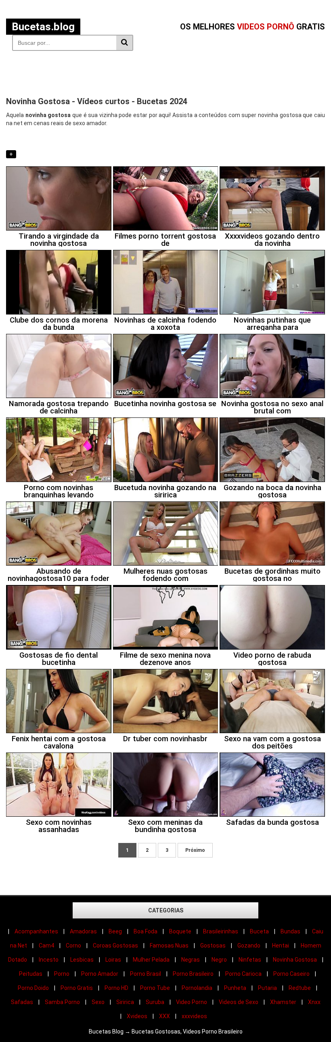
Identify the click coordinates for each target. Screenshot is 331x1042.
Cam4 (46, 945)
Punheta (235, 988)
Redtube (300, 988)
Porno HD (116, 988)
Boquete (180, 931)
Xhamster (283, 1002)
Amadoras (83, 931)
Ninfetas (250, 959)
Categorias (165, 910)
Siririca (125, 1002)
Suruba (155, 1002)
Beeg (115, 931)
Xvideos (137, 1016)
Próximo (195, 850)
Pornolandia (197, 988)
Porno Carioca (243, 974)
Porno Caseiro (291, 974)
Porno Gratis (77, 988)
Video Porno (191, 1002)
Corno (73, 945)
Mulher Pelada (151, 959)
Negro (219, 959)
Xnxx (314, 1002)
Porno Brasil (145, 974)
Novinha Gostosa (295, 959)
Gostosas (213, 945)
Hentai (280, 945)
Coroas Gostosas (115, 945)
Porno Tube (155, 988)
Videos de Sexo (238, 1002)
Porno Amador (99, 974)
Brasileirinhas (220, 931)
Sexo (98, 1002)
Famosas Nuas (169, 945)
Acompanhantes (36, 931)
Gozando (248, 945)
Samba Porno (62, 1002)
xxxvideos (194, 1016)
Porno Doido (33, 988)
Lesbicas (82, 959)
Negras (190, 959)
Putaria (267, 988)
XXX (164, 1016)
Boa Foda (145, 931)
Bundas (290, 931)
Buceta (259, 931)
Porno (61, 974)
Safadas (22, 1002)
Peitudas (30, 974)
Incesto (49, 959)
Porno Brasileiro (193, 974)
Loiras (113, 959)
